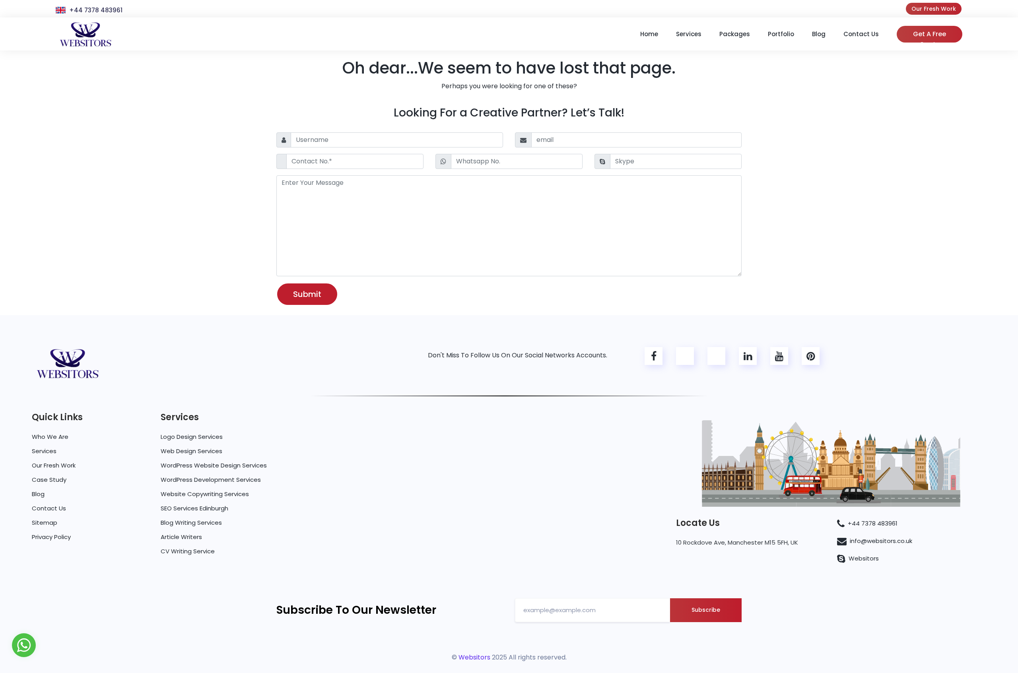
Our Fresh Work (933, 9)
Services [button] (688, 34)
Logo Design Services (192, 437)
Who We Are (50, 437)
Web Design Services (191, 451)
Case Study (49, 479)
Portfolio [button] (781, 34)
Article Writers (181, 537)
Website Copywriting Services (205, 494)
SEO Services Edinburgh (194, 508)
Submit (307, 294)
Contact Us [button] (861, 34)
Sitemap (44, 522)
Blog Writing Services (191, 522)
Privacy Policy (51, 537)
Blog (38, 494)
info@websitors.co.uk (881, 541)
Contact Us (49, 508)
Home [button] (649, 34)
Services (44, 451)
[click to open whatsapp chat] (24, 644)
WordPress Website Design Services (214, 465)
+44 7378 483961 (95, 10)
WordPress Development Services (211, 479)
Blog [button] (819, 34)
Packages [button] (734, 34)
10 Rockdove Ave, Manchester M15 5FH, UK (737, 542)
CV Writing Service (188, 551)
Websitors (864, 558)
